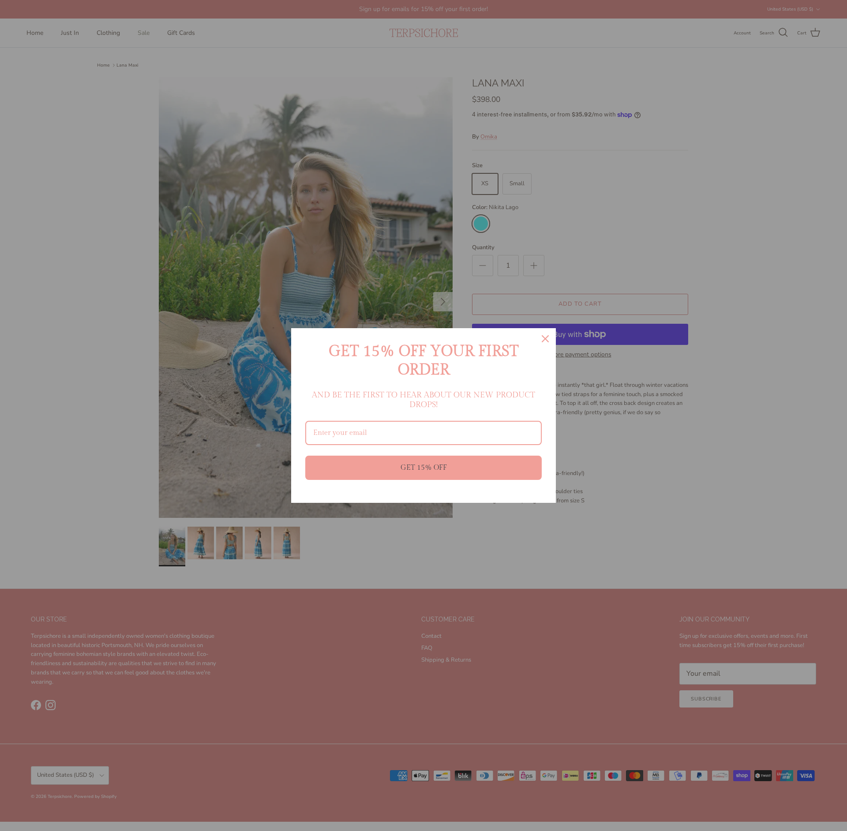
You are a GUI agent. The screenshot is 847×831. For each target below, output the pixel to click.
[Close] (545, 338)
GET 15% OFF (424, 468)
